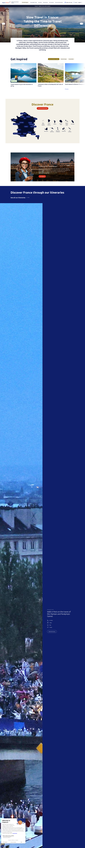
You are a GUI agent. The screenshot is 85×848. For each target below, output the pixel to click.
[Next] (81, 24)
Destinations (45, 2)
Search (76, 2)
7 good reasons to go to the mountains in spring (22, 85)
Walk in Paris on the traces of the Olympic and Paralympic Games (59, 614)
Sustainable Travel (33, 2)
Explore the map (69, 2)
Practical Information (59, 2)
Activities (40, 2)
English (79, 2)
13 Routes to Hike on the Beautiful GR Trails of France (50, 85)
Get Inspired (51, 2)
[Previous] (3, 24)
